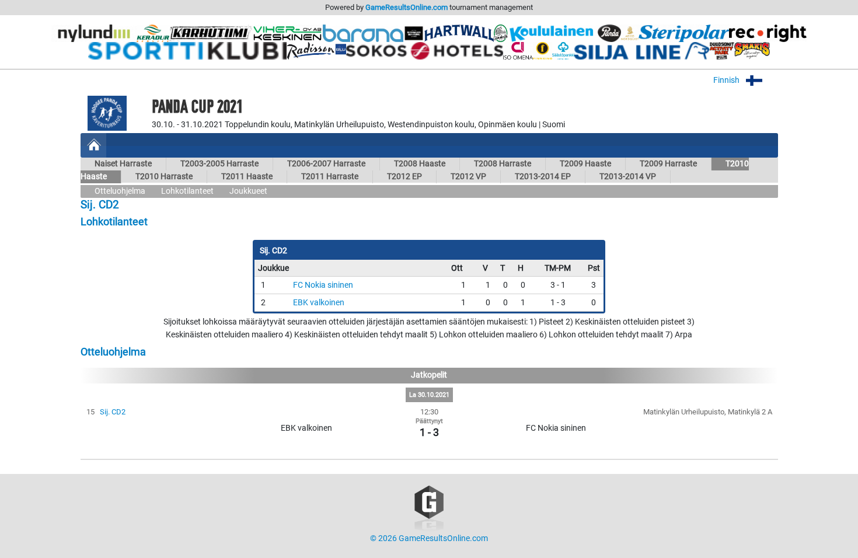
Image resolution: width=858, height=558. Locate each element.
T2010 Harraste (164, 177)
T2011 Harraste (329, 177)
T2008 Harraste (502, 164)
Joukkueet (248, 191)
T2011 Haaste (247, 177)
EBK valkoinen (318, 303)
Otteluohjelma (120, 191)
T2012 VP (468, 177)
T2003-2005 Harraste (219, 164)
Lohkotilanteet (187, 191)
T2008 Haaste (419, 164)
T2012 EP (404, 177)
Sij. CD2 (112, 411)
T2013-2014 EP (543, 177)
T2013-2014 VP (627, 177)
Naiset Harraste (123, 164)
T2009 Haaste (585, 164)
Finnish (727, 80)
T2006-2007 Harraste (326, 164)
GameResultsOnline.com (406, 7)
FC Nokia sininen (323, 285)
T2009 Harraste (668, 164)
